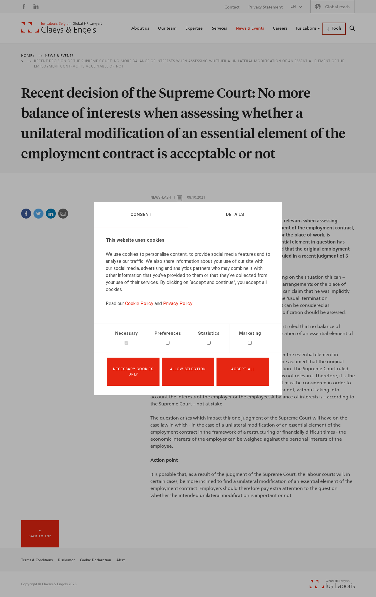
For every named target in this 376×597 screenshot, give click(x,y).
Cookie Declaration (95, 560)
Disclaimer (66, 560)
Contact (231, 7)
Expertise (194, 28)
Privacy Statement (266, 7)
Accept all (243, 369)
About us (140, 28)
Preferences (168, 333)
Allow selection (188, 369)
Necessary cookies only (133, 371)
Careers (280, 28)
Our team (167, 28)
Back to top (40, 536)
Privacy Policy (177, 303)
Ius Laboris (306, 28)
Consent (141, 214)
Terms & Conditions (37, 560)
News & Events (250, 28)
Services (219, 28)
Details (235, 214)
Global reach (337, 7)
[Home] (61, 28)
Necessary (126, 333)
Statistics (208, 333)
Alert (120, 560)
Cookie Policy (139, 303)
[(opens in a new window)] (332, 587)
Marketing (250, 333)
